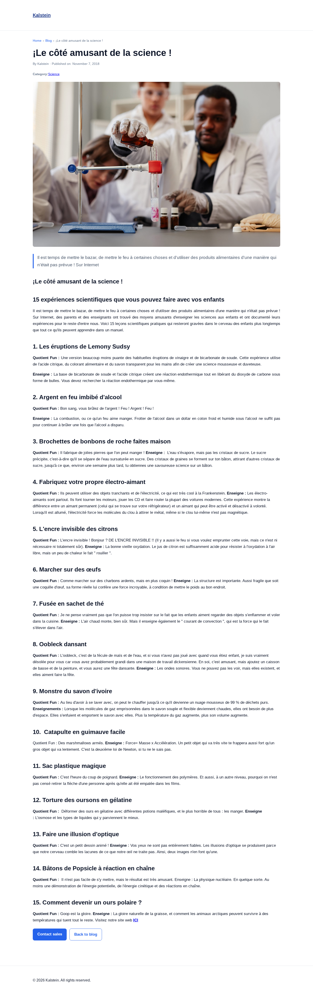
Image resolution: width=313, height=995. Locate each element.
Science (54, 74)
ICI (135, 920)
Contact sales (49, 934)
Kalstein (42, 15)
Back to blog (85, 934)
